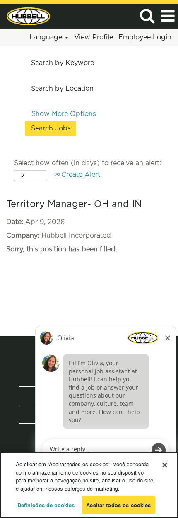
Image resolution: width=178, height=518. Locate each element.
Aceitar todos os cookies (118, 505)
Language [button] (46, 37)
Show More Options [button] (63, 114)
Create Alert (79, 174)
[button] (167, 16)
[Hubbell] (25, 15)
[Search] (147, 16)
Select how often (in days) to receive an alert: (87, 163)
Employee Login (144, 37)
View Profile (93, 37)
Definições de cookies (46, 505)
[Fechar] (165, 465)
